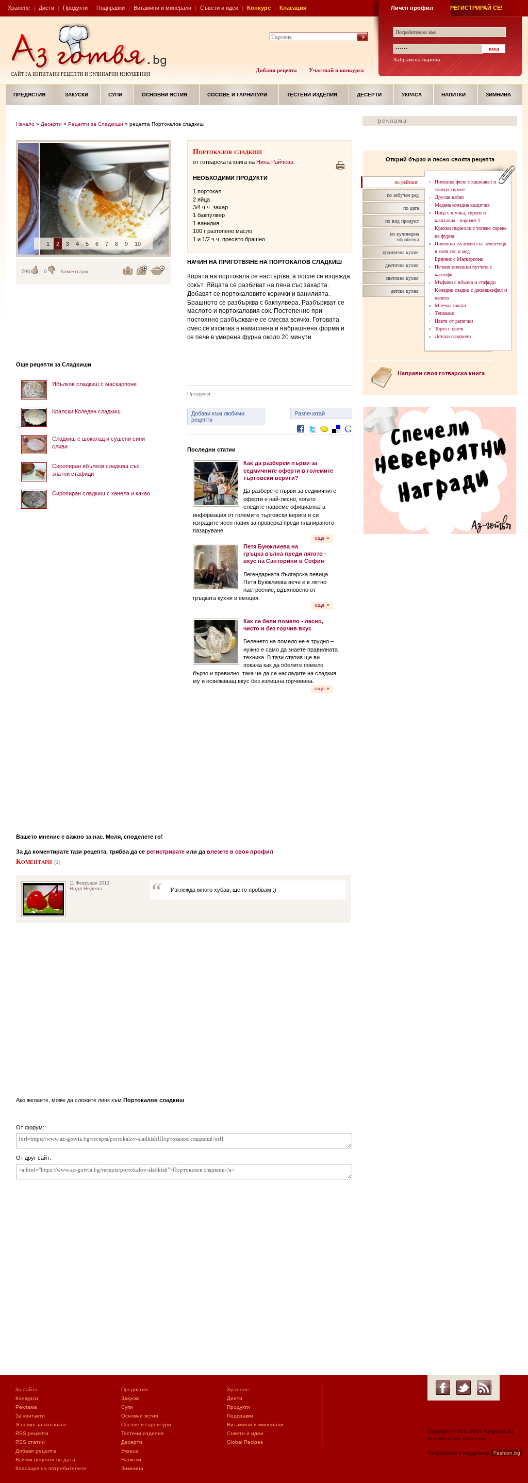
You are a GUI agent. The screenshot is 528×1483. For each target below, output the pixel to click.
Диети (46, 8)
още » (322, 538)
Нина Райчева (274, 162)
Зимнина (498, 94)
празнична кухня (401, 252)
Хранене (19, 8)
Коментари (74, 271)
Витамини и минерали (162, 8)
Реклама (26, 1407)
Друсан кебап (449, 197)
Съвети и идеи (219, 8)
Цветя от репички (454, 321)
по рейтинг (406, 182)
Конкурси (26, 1398)
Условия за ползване (41, 1424)
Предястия (29, 94)
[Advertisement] (93, 667)
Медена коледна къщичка (462, 205)
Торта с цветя (449, 328)
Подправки (110, 8)
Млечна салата (450, 305)
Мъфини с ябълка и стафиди (465, 282)
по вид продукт (402, 221)
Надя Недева (86, 888)
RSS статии (30, 1442)
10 (138, 244)
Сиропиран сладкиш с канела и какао (101, 493)
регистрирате (165, 851)
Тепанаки (444, 313)
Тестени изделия (312, 94)
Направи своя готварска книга (441, 373)
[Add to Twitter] (312, 437)
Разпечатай (309, 413)
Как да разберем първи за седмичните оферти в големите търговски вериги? (288, 470)
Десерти (369, 94)
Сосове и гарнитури (237, 94)
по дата (411, 208)
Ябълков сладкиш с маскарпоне (94, 384)
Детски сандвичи (453, 336)
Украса (412, 94)
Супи (115, 94)
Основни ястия (164, 94)
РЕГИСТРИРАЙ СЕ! (476, 8)
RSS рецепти (31, 1433)
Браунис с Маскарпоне (459, 259)
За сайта (26, 1389)
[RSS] (484, 1387)
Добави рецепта (276, 70)
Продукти (75, 8)
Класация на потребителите (51, 1468)
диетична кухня (402, 265)
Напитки (453, 94)
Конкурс (259, 8)
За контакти (30, 1416)
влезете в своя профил (240, 851)
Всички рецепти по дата (45, 1459)
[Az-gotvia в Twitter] (463, 1387)
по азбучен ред (403, 195)
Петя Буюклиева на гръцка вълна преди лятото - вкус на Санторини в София (284, 553)
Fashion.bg (506, 1453)
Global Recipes (245, 1442)
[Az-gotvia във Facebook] (443, 1387)
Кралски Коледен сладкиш (86, 411)
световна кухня (402, 278)
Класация (292, 8)
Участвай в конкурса (336, 70)
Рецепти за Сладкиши (95, 124)
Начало (25, 124)
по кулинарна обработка (404, 236)
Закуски (76, 94)
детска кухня (405, 291)
